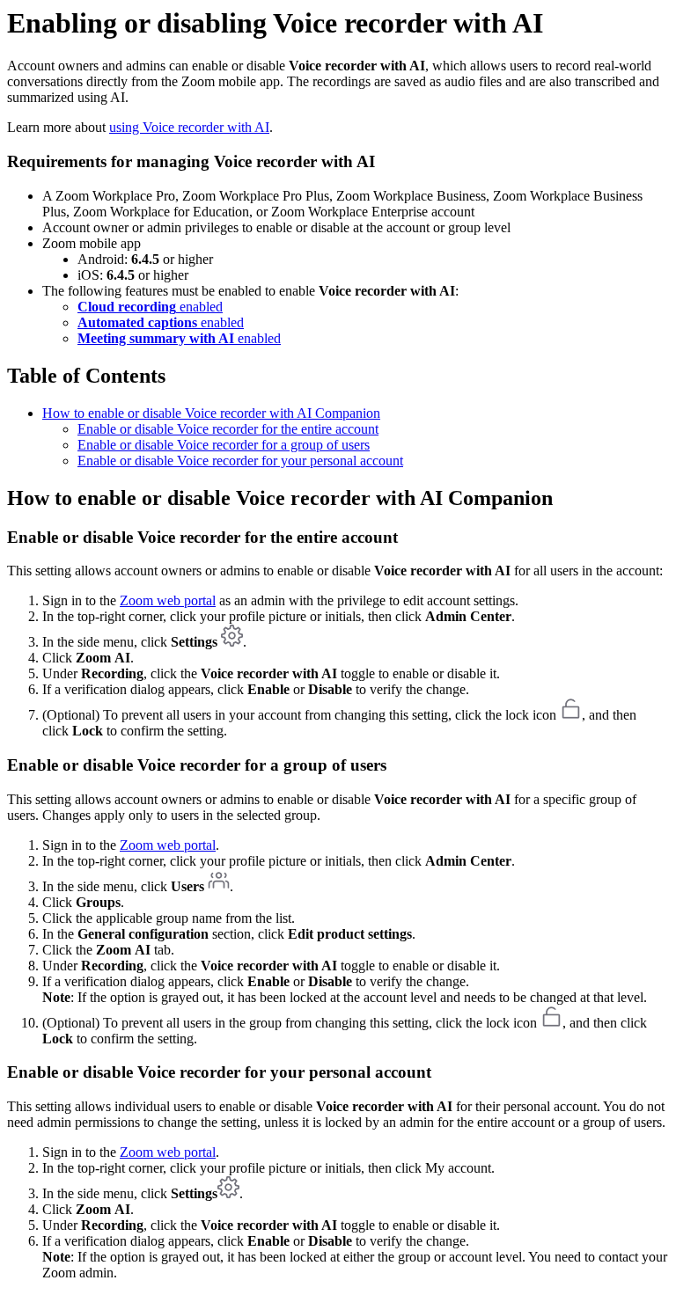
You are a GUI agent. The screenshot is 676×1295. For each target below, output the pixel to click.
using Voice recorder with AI (189, 127)
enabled (150, 306)
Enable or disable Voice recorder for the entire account (227, 428)
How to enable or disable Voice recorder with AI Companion (211, 413)
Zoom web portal (168, 600)
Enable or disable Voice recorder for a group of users (223, 444)
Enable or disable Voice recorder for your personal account (240, 460)
